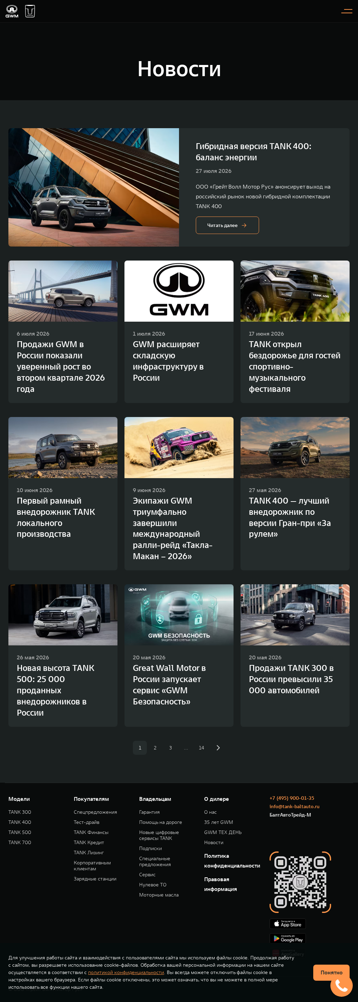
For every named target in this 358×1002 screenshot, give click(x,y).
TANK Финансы (91, 832)
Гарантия (149, 812)
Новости (213, 843)
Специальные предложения (155, 862)
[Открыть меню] (346, 11)
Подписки (150, 848)
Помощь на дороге (160, 822)
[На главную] (12, 11)
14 (201, 748)
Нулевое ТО (152, 885)
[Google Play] (310, 938)
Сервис (147, 875)
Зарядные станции (95, 879)
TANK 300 (19, 812)
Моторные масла (159, 895)
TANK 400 (19, 822)
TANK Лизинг (89, 853)
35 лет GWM (218, 822)
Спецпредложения (95, 812)
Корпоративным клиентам (92, 866)
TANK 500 (19, 832)
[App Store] (310, 924)
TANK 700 (19, 843)
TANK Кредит (89, 843)
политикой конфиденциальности (126, 972)
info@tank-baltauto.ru (295, 806)
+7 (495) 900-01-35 (292, 798)
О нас (210, 812)
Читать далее (222, 225)
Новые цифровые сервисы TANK (159, 835)
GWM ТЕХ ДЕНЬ (223, 832)
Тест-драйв (86, 822)
